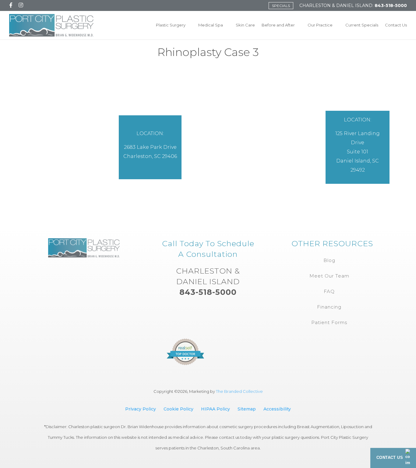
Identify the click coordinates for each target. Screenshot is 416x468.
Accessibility (277, 409)
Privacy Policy (140, 409)
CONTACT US (389, 457)
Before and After (278, 25)
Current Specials (361, 25)
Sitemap (247, 409)
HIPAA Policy (215, 409)
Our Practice (320, 25)
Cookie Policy (178, 409)
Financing (329, 307)
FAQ (329, 291)
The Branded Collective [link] (239, 391)
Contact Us (396, 25)
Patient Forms (329, 322)
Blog (329, 260)
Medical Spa (210, 25)
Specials (281, 5)
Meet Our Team (329, 276)
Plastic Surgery (170, 25)
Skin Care (245, 25)
